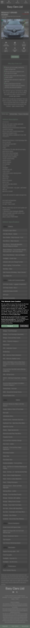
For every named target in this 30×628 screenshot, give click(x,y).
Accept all (10, 326)
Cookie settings (24, 326)
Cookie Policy (16, 314)
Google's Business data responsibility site (13, 318)
